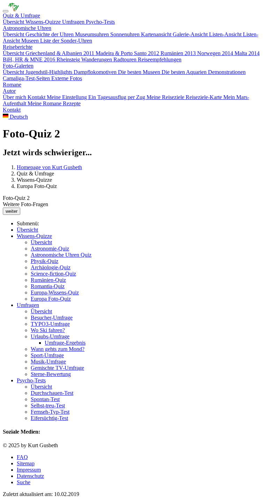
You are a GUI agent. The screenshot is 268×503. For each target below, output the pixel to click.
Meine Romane (45, 103)
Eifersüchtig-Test (49, 418)
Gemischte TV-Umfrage (57, 368)
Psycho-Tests (100, 22)
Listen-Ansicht (226, 34)
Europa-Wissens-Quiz (55, 292)
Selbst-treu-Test (48, 405)
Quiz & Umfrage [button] (21, 15)
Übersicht (14, 22)
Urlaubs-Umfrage (50, 336)
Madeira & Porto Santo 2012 (128, 53)
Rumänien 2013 (179, 53)
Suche (23, 482)
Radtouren (125, 59)
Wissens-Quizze (43, 22)
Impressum (29, 470)
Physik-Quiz (44, 261)
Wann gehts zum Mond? (57, 349)
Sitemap (26, 463)
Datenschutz (30, 476)
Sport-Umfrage (47, 355)
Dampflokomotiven (96, 72)
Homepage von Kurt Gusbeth (49, 167)
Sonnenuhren (125, 34)
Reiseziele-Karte (204, 97)
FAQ (22, 457)
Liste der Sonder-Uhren (66, 41)
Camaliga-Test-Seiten (27, 78)
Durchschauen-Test (52, 393)
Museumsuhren (92, 34)
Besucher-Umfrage (52, 318)
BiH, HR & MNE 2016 (30, 59)
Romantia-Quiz (48, 286)
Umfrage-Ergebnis (65, 343)
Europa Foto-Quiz (51, 299)
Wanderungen (97, 59)
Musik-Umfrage (48, 362)
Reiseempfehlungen (159, 59)
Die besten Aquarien (185, 72)
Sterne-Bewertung (51, 374)
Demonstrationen (227, 72)
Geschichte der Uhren (50, 34)
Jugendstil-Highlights (49, 72)
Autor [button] (9, 91)
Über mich (15, 97)
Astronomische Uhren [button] (27, 28)
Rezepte (72, 103)
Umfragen (74, 22)
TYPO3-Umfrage (50, 324)
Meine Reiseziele (166, 97)
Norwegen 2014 (215, 53)
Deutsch (18, 117)
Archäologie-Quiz (50, 267)
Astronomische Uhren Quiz (61, 255)
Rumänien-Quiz (48, 280)
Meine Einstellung (67, 97)
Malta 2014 (247, 53)
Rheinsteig (69, 59)
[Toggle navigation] (5, 11)
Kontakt (37, 97)
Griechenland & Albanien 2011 (60, 53)
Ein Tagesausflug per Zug (117, 97)
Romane (12, 85)
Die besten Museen (140, 72)
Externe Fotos (66, 78)
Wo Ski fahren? (48, 330)
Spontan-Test (45, 399)
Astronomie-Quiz (50, 249)
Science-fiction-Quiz (53, 274)
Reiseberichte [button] (17, 47)
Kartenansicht (157, 34)
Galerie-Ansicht (191, 34)
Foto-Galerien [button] (18, 66)
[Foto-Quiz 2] (13, 9)
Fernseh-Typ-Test (50, 412)
